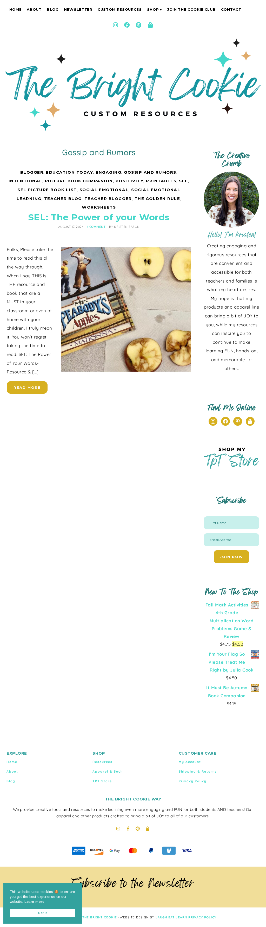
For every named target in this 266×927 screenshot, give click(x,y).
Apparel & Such (107, 771)
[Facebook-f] (128, 828)
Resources (102, 762)
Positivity (129, 180)
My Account (190, 762)
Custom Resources (120, 9)
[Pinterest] (138, 25)
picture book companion (79, 180)
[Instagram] (115, 25)
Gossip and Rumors (150, 172)
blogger (32, 172)
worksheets (99, 207)
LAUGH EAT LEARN (172, 917)
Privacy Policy (193, 781)
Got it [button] (42, 913)
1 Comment (96, 227)
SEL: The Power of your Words (99, 217)
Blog (53, 9)
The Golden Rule (157, 198)
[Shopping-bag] (150, 25)
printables (161, 180)
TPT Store (102, 781)
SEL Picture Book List (47, 189)
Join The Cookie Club (191, 9)
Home (15, 9)
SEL (183, 180)
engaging (108, 172)
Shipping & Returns (198, 771)
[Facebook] (127, 25)
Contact (231, 9)
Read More (27, 387)
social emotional (104, 189)
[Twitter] (250, 421)
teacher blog (63, 198)
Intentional (25, 180)
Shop (153, 9)
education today (69, 172)
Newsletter (78, 9)
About (34, 9)
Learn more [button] (34, 902)
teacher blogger (108, 198)
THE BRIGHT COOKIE (99, 917)
